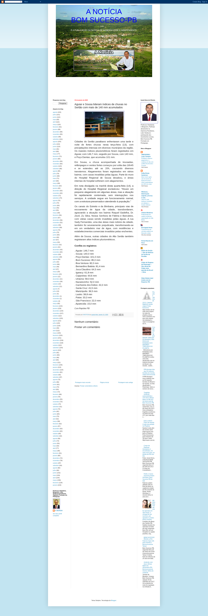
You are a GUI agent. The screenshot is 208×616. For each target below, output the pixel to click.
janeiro (55, 129)
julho (54, 115)
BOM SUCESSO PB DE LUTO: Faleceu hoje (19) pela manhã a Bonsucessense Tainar (148, 542)
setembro (56, 139)
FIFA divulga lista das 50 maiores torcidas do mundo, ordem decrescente (149, 372)
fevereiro (56, 127)
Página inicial (104, 382)
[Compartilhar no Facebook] (120, 315)
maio (54, 119)
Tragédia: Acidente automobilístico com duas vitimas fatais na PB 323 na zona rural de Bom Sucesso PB (148, 398)
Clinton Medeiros (147, 213)
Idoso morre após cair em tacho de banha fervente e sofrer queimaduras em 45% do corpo (147, 180)
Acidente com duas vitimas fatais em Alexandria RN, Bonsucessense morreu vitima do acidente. (148, 567)
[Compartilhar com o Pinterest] (122, 315)
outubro (55, 137)
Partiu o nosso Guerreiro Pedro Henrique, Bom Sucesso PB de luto (148, 477)
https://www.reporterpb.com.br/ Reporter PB (147, 280)
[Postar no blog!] (115, 315)
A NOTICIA (86, 314)
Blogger (113, 600)
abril (54, 122)
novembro (56, 134)
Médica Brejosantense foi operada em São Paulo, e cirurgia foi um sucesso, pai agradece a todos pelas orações (149, 510)
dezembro (56, 132)
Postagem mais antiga (125, 382)
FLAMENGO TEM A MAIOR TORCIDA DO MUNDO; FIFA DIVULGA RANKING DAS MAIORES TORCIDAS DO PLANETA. (149, 338)
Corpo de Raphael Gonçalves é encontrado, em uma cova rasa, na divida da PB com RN (149, 451)
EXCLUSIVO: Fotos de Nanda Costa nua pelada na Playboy (148, 423)
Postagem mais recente (83, 382)
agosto (55, 112)
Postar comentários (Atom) (89, 386)
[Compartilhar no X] (118, 315)
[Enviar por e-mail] (113, 315)
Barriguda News (146, 227)
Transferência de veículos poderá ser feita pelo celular (147, 231)
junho (55, 117)
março (55, 124)
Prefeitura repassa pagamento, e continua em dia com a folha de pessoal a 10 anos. (147, 162)
